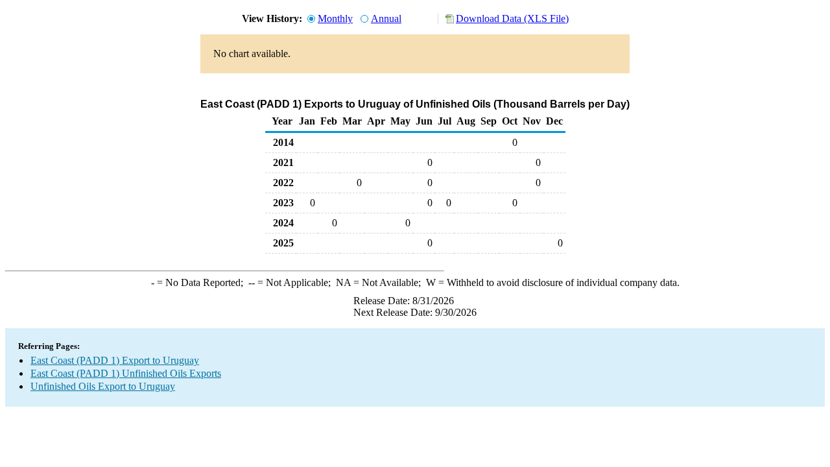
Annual (386, 18)
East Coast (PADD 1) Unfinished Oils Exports (125, 373)
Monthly (335, 18)
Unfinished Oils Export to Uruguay (102, 386)
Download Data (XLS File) (512, 18)
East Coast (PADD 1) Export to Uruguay (114, 360)
